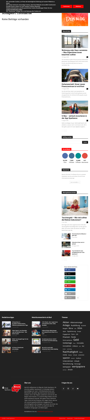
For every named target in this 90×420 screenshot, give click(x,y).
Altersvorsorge (76, 322)
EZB (77, 334)
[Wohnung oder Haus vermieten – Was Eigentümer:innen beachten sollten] (75, 41)
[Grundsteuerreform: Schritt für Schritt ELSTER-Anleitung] (36, 341)
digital (64, 331)
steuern (73, 358)
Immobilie (80, 343)
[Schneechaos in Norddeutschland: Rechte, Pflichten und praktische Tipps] (6, 324)
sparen (66, 358)
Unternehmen (68, 361)
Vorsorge (77, 364)
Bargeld (65, 328)
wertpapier (67, 367)
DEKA (79, 328)
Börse (71, 328)
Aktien (66, 322)
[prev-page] (63, 130)
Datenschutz (62, 418)
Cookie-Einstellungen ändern (14, 9)
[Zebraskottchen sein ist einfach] (66, 245)
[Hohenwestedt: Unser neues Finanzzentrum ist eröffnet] (75, 75)
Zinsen (70, 369)
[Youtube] (77, 388)
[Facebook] (63, 388)
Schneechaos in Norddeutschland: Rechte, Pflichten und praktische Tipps (20, 323)
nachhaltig (69, 349)
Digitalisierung (71, 331)
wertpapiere (78, 366)
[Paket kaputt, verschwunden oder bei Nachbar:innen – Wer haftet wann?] (6, 333)
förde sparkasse (67, 340)
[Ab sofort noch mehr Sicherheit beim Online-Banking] (36, 350)
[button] (70, 269)
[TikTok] (73, 388)
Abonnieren (85, 153)
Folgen (72, 153)
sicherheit (81, 355)
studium (78, 358)
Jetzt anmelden (74, 182)
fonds (73, 337)
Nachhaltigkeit (70, 352)
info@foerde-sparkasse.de (45, 411)
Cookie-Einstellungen (79, 418)
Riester (70, 355)
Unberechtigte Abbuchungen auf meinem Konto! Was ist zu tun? (49, 332)
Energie (79, 331)
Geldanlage (67, 343)
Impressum (70, 418)
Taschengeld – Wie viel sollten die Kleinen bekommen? (74, 219)
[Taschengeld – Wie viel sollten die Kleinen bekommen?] (75, 205)
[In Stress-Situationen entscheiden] (6, 350)
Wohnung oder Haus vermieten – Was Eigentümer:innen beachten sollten (74, 52)
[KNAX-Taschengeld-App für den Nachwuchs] (6, 341)
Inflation (75, 346)
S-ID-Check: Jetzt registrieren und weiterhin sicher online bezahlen (50, 323)
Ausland (83, 325)
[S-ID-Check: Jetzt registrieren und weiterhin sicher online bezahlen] (36, 324)
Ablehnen (78, 6)
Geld (76, 340)
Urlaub (76, 361)
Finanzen (66, 337)
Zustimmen (66, 6)
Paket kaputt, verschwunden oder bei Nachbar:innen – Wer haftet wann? (19, 332)
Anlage (66, 325)
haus (74, 343)
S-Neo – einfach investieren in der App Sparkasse (74, 117)
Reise (80, 352)
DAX (75, 328)
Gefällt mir (65, 153)
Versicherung (68, 364)
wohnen (65, 369)
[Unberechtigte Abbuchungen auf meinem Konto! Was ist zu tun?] (36, 333)
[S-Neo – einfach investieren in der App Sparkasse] (75, 107)
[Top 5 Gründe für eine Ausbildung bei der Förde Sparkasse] (66, 253)
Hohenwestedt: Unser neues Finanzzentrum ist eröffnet (73, 85)
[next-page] (66, 130)
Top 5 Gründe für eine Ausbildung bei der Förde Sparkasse (78, 252)
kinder (64, 349)
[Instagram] (68, 388)
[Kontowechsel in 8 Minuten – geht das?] (66, 236)
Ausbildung (75, 325)
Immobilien (67, 346)
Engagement (66, 334)
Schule (75, 355)
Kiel (83, 346)
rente (65, 355)
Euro (73, 334)
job (80, 346)
